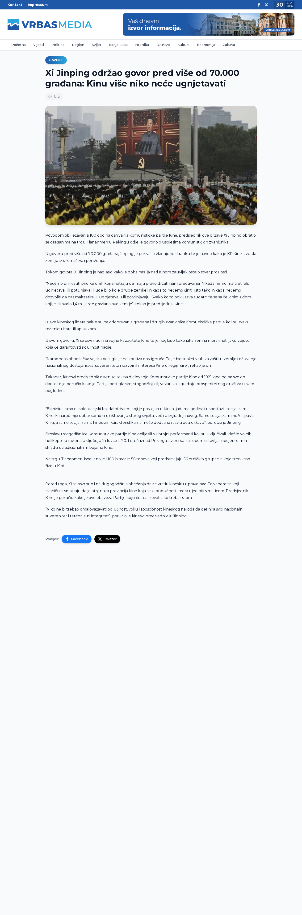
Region (78, 45)
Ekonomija (206, 45)
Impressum (38, 5)
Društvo (163, 45)
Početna (18, 45)
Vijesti (38, 45)
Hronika (142, 45)
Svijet (96, 45)
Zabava (229, 45)
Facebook (79, 539)
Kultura (183, 45)
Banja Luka (118, 45)
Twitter (110, 539)
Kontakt (15, 5)
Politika (57, 45)
